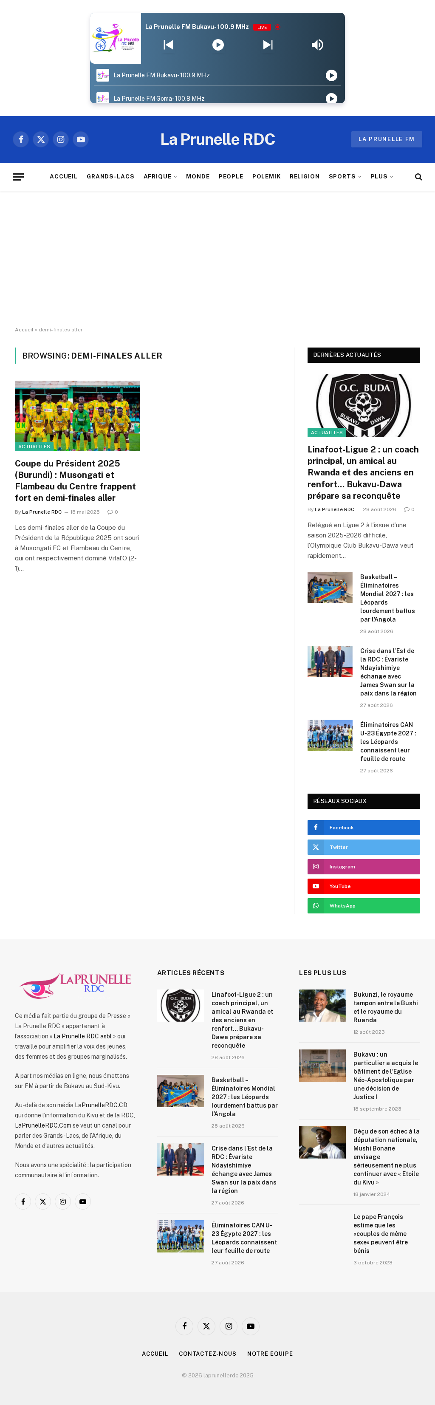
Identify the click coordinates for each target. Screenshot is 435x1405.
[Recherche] (417, 177)
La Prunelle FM (387, 139)
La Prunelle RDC (42, 512)
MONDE (198, 176)
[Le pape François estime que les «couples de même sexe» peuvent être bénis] (322, 1228)
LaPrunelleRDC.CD (101, 1105)
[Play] (218, 45)
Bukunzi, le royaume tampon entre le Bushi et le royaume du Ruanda (385, 1007)
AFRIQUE (158, 176)
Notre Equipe (270, 1354)
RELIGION (305, 176)
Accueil (24, 330)
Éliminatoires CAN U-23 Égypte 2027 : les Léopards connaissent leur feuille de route (388, 741)
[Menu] (18, 177)
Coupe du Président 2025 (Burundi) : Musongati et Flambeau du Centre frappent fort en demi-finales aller (75, 480)
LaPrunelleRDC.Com (43, 1125)
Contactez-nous (208, 1354)
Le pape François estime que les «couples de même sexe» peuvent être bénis (380, 1233)
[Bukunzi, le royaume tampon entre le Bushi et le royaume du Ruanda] (322, 1005)
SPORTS (342, 176)
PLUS (379, 176)
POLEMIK (266, 176)
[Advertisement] (217, 258)
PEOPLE (231, 176)
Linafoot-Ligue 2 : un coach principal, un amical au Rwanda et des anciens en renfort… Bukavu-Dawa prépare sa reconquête (363, 472)
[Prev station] (268, 45)
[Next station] (168, 45)
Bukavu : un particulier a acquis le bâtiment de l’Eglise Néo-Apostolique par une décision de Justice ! (385, 1075)
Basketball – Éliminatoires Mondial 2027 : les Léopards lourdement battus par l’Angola (387, 598)
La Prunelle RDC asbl (83, 1036)
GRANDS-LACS (111, 176)
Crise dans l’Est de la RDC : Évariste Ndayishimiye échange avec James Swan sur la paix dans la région (388, 672)
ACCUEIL (64, 176)
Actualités (34, 446)
